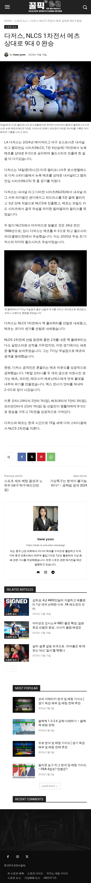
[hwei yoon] (7, 55)
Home (8, 21)
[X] (31, 457)
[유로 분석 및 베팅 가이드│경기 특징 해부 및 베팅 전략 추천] (24, 749)
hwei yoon (19, 54)
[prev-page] (7, 668)
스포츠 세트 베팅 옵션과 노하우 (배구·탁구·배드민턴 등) (23, 485)
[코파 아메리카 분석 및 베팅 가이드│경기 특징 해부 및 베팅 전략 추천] (24, 705)
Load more (48, 786)
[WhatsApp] (51, 457)
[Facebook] (22, 457)
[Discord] (38, 571)
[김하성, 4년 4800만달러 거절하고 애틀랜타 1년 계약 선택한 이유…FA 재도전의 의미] (16, 607)
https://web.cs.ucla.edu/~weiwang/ (45, 545)
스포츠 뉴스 (21, 21)
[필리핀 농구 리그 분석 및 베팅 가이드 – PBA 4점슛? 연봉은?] (24, 771)
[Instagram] (45, 571)
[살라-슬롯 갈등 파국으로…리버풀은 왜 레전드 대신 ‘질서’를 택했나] (16, 653)
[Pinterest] (41, 457)
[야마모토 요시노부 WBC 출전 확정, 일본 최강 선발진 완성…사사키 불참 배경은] (16, 630)
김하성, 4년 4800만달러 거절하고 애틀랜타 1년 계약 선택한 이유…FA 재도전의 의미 (58, 604)
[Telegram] (53, 571)
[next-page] (13, 668)
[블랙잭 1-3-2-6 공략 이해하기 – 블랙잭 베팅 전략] (24, 727)
